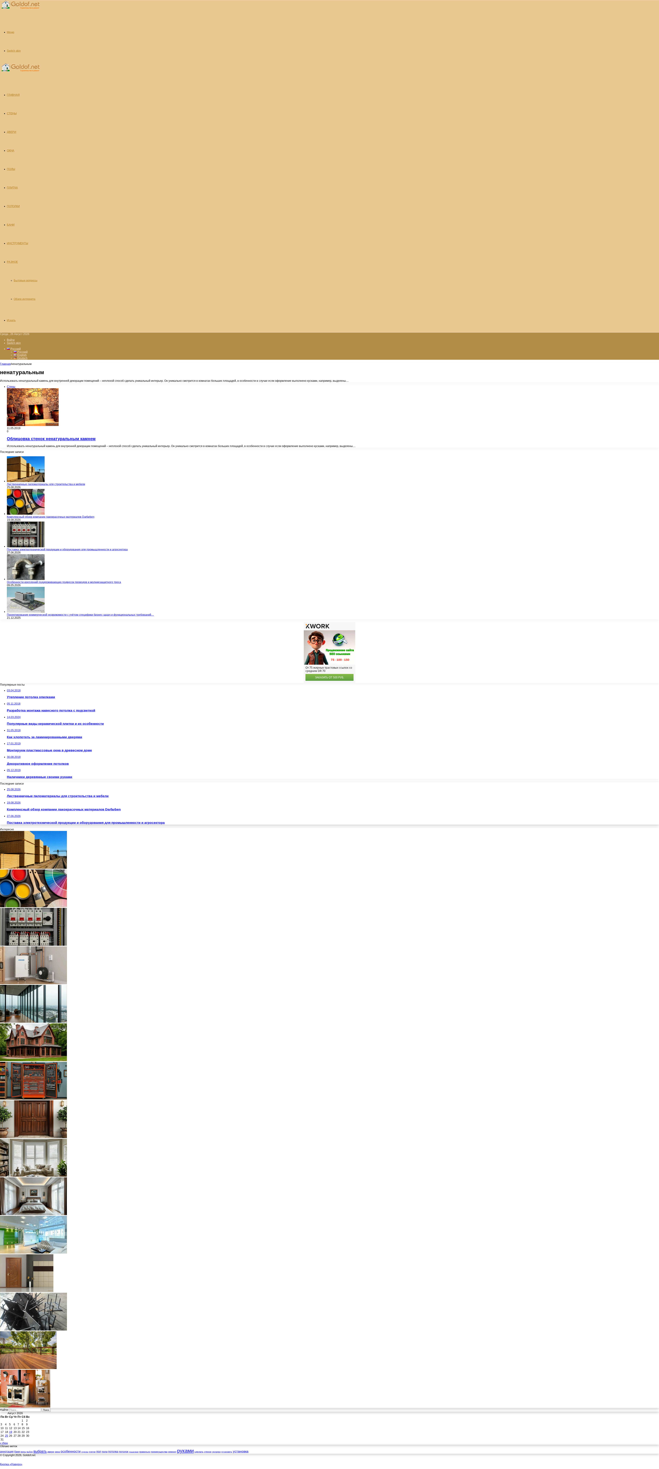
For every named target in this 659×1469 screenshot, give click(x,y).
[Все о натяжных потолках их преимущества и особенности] (33, 1214)
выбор (30, 1452)
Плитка (12, 187)
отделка (84, 1452)
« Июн (4, 1443)
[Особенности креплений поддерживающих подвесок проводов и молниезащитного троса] (26, 579)
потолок (123, 1451)
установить (226, 1452)
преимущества (159, 1451)
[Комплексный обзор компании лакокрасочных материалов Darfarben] (26, 513)
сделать (198, 1451)
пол (98, 1451)
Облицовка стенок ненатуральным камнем (51, 438)
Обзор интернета (24, 299)
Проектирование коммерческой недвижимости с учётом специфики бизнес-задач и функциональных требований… (80, 614)
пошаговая (133, 1452)
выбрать (40, 1451)
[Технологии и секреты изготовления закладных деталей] (33, 1329)
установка (240, 1451)
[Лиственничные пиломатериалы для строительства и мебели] (26, 481)
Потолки (13, 206)
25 (6, 1435)
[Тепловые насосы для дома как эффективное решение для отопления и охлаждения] (33, 983)
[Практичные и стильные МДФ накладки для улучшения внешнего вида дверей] (33, 1137)
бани (17, 1451)
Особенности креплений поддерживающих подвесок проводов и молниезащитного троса (64, 582)
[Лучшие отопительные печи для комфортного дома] (25, 1406)
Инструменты (17, 243)
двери (50, 1451)
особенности (71, 1451)
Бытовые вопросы (25, 280)
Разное (12, 261)
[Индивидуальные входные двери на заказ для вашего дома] (26, 1291)
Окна (10, 150)
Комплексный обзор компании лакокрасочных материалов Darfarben (50, 516)
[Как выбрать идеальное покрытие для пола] (28, 1368)
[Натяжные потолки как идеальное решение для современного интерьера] (33, 1252)
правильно (144, 1451)
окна (57, 1451)
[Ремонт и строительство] (20, 10)
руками (185, 1451)
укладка (216, 1452)
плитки (92, 1452)
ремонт (172, 1451)
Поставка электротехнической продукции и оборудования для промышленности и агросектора (67, 549)
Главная (5, 363)
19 (10, 1432)
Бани (11, 224)
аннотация (7, 1451)
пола (104, 1451)
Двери (11, 132)
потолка (113, 1451)
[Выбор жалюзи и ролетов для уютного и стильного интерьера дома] (33, 1175)
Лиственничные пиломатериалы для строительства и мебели (46, 484)
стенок (207, 1451)
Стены (12, 113)
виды (23, 1451)
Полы (11, 169)
